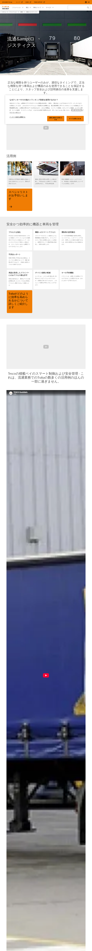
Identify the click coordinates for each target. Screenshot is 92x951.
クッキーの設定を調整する (17, 117)
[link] (19, 2)
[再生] (46, 347)
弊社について (37, 7)
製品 (27, 7)
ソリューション (16, 7)
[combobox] (79, 7)
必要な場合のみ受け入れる (55, 118)
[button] (23, 7)
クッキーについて (77, 110)
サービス (48, 7)
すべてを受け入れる (75, 118)
